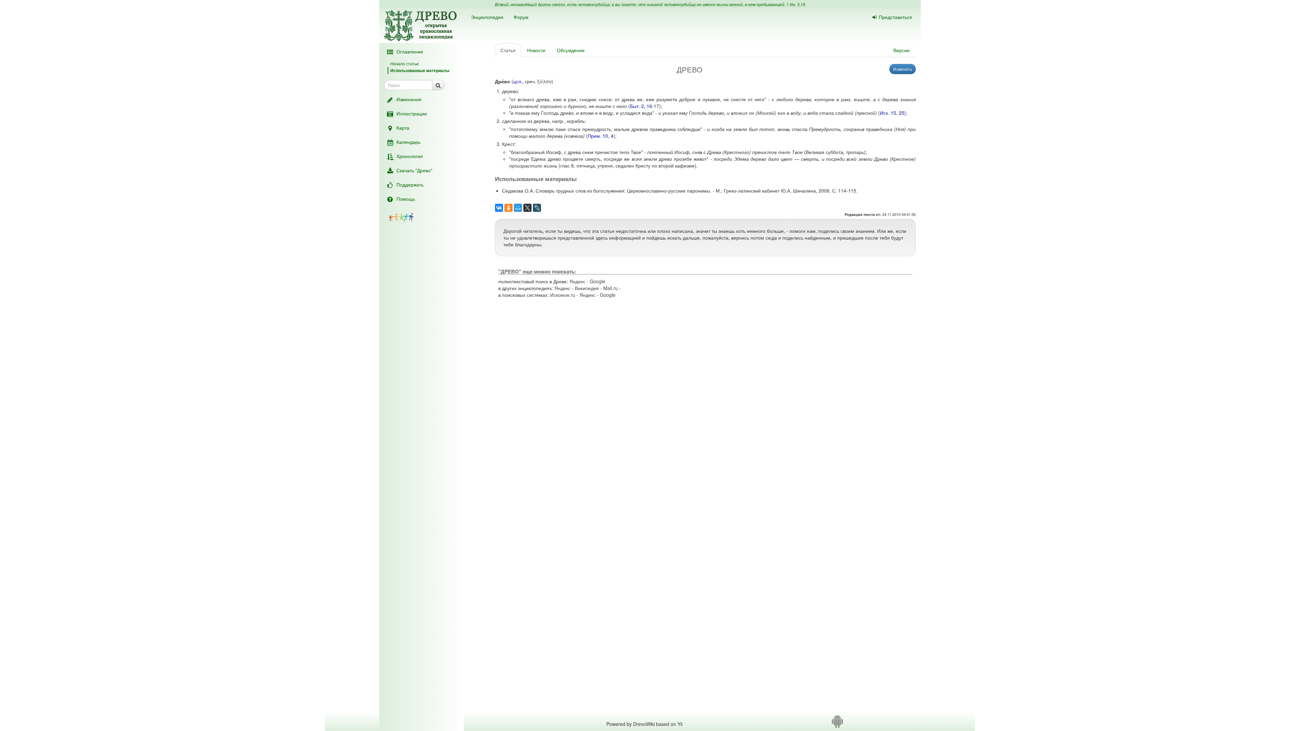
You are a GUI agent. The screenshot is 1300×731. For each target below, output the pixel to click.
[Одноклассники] (508, 208)
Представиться (895, 17)
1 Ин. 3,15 (795, 4)
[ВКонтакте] (499, 208)
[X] (527, 208)
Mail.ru (610, 288)
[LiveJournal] (537, 208)
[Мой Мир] (518, 208)
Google (597, 281)
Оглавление (409, 51)
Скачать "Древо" (414, 170)
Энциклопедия (487, 17)
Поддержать (410, 184)
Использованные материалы (419, 70)
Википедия (587, 288)
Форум (521, 17)
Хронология (409, 156)
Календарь (408, 141)
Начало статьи (404, 63)
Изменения (408, 99)
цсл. (517, 81)
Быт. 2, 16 (641, 106)
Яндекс (577, 281)
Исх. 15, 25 (892, 112)
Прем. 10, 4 (600, 135)
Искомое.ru (562, 294)
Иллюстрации (411, 113)
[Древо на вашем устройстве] (837, 724)
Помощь (405, 198)
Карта (402, 127)
